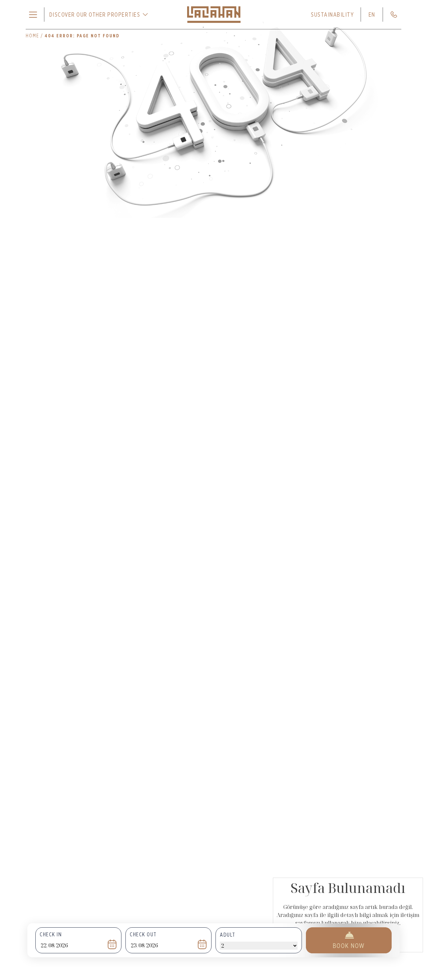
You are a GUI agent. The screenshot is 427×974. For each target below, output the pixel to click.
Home (32, 35)
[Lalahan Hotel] (213, 15)
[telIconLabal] (393, 14)
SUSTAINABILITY (332, 14)
